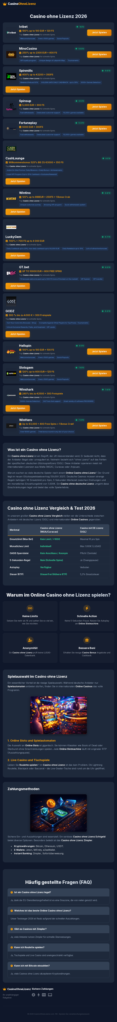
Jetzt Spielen (99, 32)
